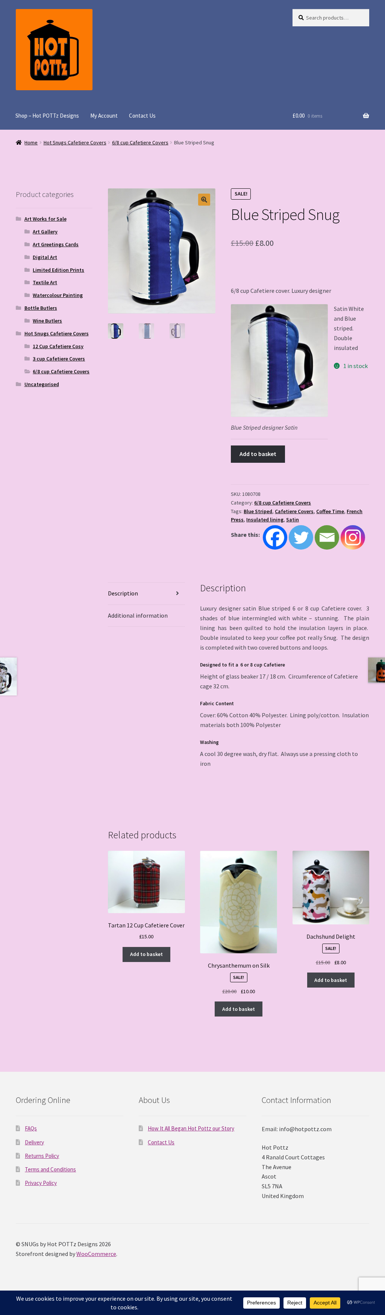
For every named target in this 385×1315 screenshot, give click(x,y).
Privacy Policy (41, 1182)
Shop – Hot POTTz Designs (47, 115)
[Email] (327, 537)
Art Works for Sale (45, 218)
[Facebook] (275, 537)
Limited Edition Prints (58, 270)
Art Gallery (45, 231)
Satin (292, 519)
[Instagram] (353, 537)
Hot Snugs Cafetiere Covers (75, 142)
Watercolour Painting (58, 295)
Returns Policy (42, 1155)
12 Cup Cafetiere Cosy (58, 346)
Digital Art (45, 257)
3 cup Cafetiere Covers (59, 358)
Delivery (34, 1142)
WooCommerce (96, 1253)
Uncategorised (41, 384)
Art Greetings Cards (56, 244)
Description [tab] (123, 593)
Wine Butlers (47, 320)
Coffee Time (330, 511)
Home (31, 142)
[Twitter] (301, 537)
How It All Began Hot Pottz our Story (191, 1128)
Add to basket (257, 454)
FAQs (31, 1128)
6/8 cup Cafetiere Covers (140, 142)
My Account (104, 115)
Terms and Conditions (50, 1169)
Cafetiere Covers (294, 511)
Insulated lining (264, 519)
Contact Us (142, 115)
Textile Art (45, 282)
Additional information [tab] (138, 615)
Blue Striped (258, 511)
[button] (204, 200)
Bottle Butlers (40, 308)
